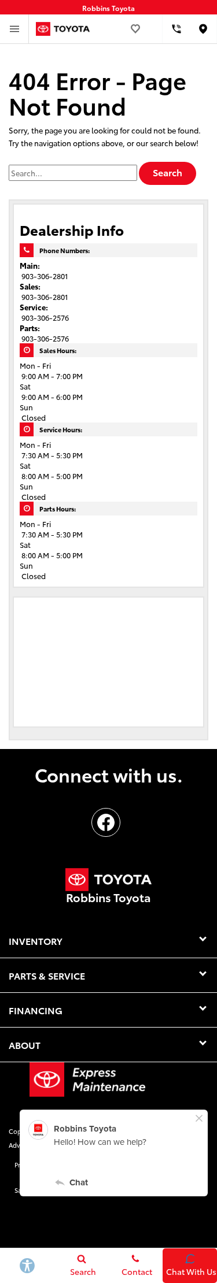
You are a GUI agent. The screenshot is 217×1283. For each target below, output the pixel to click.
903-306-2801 (44, 275)
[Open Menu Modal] (14, 28)
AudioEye (145, 1190)
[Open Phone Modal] (176, 28)
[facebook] (105, 822)
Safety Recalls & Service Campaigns (67, 1190)
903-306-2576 (45, 317)
